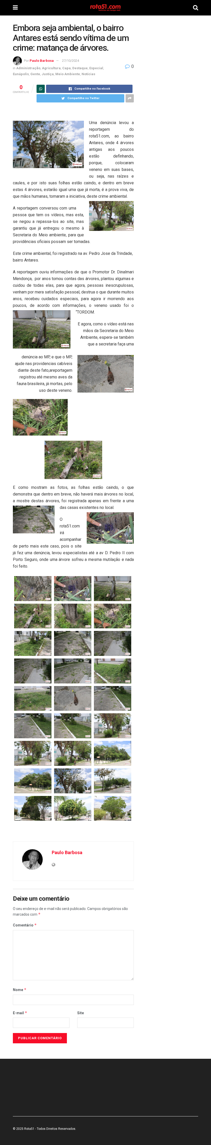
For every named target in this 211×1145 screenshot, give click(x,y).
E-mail (20, 1012)
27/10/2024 (70, 61)
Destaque (80, 68)
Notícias (88, 74)
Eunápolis (21, 74)
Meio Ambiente (67, 74)
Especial (96, 68)
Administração (28, 68)
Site (80, 1013)
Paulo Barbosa (42, 61)
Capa (66, 68)
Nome (20, 989)
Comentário (25, 925)
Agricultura (51, 68)
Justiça (48, 74)
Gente (35, 74)
